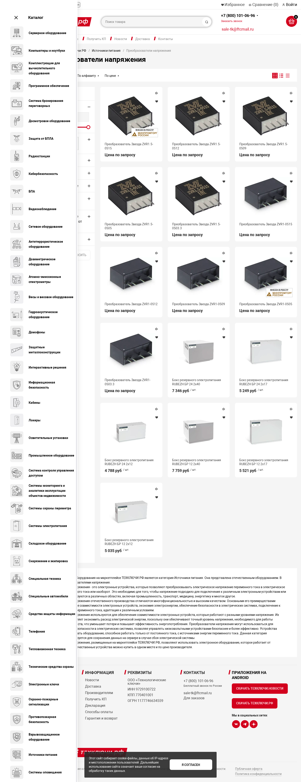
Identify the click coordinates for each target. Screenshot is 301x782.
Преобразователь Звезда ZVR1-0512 (131, 304)
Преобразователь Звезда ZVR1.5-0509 (263, 146)
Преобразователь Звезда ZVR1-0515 (265, 224)
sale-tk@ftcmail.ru (238, 29)
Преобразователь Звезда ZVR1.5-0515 (129, 146)
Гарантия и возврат (101, 718)
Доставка (142, 39)
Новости (120, 39)
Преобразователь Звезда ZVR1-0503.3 (127, 382)
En (77, 4)
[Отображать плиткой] (275, 75)
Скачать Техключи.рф (254, 703)
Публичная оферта (248, 769)
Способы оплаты (99, 712)
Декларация (95, 705)
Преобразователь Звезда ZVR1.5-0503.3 (196, 226)
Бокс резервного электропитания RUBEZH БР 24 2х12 (129, 462)
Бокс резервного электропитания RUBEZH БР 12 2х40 (196, 462)
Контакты (165, 39)
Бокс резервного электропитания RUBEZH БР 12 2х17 (263, 462)
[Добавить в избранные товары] (156, 101)
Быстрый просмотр (131, 116)
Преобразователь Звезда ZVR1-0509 (198, 304)
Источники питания (106, 50)
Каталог (35, 17)
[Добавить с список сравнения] (156, 93)
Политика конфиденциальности (258, 774)
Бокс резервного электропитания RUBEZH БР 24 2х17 (263, 382)
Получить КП (96, 39)
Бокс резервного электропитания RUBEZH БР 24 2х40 (196, 382)
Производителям (99, 693)
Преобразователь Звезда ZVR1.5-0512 (196, 146)
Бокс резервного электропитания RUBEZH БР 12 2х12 (129, 542)
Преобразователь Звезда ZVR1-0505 (265, 304)
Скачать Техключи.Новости (259, 688)
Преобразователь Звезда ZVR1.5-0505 (129, 226)
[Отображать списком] (281, 75)
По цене (110, 75)
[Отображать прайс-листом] (287, 75)
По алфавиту (86, 75)
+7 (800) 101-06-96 (238, 18)
